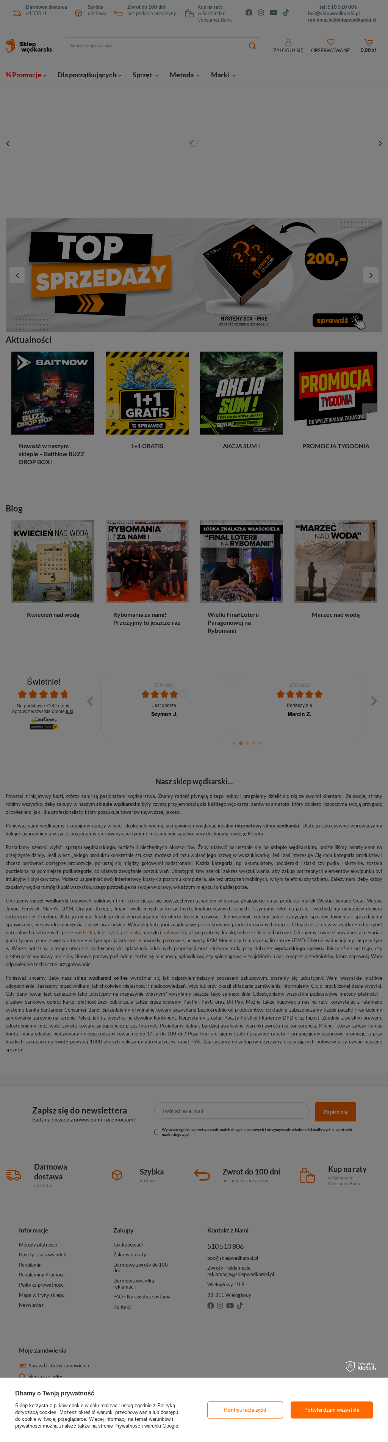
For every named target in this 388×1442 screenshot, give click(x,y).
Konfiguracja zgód (245, 1409)
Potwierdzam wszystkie (331, 1409)
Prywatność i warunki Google (146, 1426)
